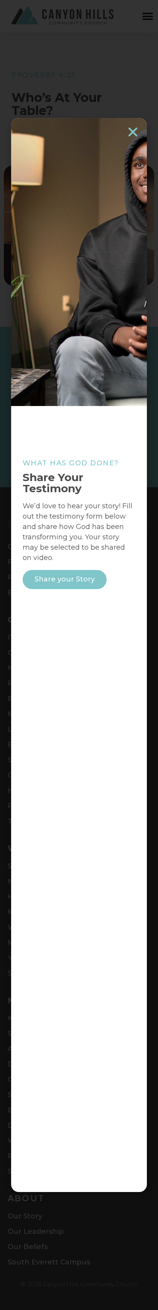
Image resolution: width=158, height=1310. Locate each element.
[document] (79, 655)
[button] (133, 132)
